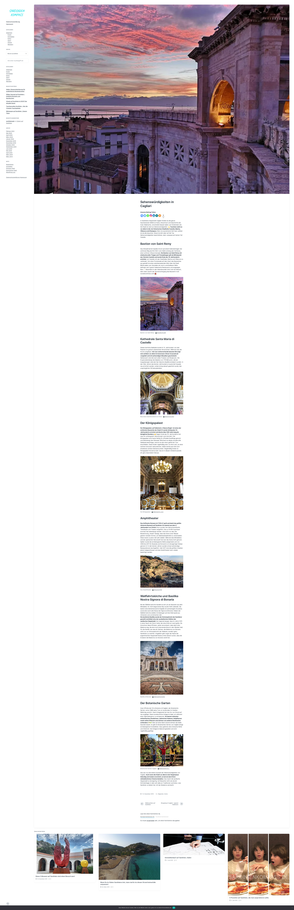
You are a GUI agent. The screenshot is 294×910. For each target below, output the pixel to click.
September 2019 (11, 147)
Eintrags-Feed (10, 168)
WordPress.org (10, 172)
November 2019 (11, 143)
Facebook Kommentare (162, 816)
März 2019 (9, 154)
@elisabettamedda (159, 697)
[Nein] (292, 907)
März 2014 (9, 156)
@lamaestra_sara (158, 512)
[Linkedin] (153, 215)
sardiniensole (10, 121)
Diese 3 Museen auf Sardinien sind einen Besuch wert (55, 876)
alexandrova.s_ (165, 768)
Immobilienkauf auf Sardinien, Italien (178, 858)
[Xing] (156, 215)
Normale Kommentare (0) (147, 816)
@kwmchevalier (169, 416)
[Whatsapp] (147, 215)
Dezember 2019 (11, 141)
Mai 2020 (9, 133)
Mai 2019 (9, 150)
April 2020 (9, 135)
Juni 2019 (9, 149)
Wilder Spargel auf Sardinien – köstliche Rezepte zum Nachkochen (15, 96)
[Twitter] (144, 215)
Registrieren (9, 164)
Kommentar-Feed (11, 170)
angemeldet (150, 820)
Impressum (9, 24)
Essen (9, 35)
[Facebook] (141, 215)
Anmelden (9, 166)
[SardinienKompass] (17, 12)
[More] (159, 215)
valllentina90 (162, 333)
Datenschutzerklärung (13, 22)
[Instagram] (150, 215)
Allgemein (9, 33)
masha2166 (158, 590)
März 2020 (9, 137)
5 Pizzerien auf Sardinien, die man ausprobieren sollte (249, 898)
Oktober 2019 (10, 145)
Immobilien (11, 36)
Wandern (10, 44)
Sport (9, 40)
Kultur (9, 38)
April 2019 (9, 152)
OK (174, 907)
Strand (10, 42)
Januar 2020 (10, 139)
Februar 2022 (10, 131)
